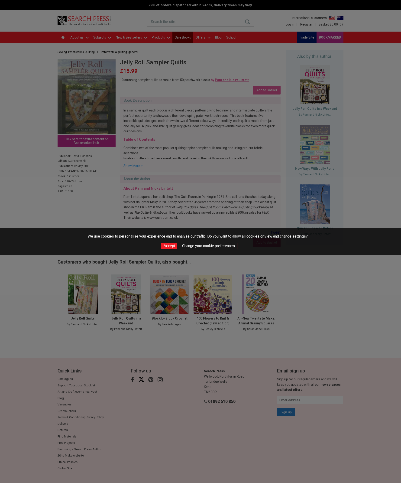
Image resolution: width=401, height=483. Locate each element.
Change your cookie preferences (208, 246)
